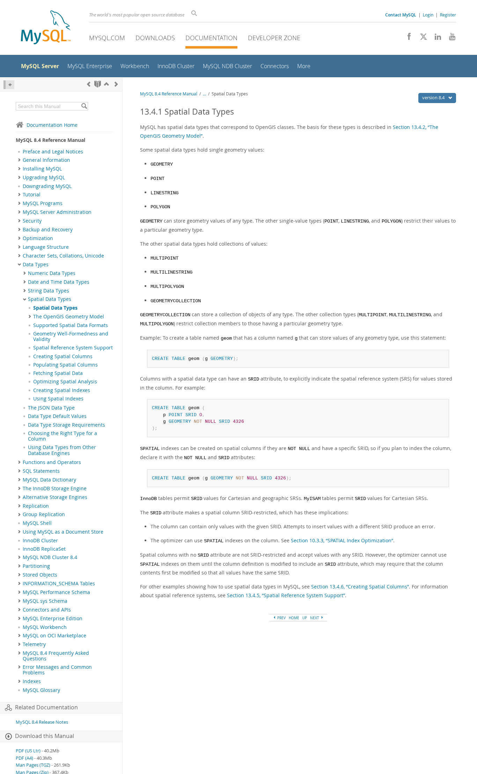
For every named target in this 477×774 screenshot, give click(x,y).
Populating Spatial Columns (65, 365)
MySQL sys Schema (45, 601)
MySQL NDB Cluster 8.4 (50, 557)
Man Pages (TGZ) (33, 765)
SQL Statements (41, 471)
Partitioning (36, 566)
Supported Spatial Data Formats (70, 325)
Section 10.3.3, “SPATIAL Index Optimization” (342, 540)
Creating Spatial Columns (63, 356)
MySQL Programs (43, 203)
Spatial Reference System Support (73, 348)
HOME (294, 617)
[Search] (84, 106)
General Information (46, 160)
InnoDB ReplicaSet (44, 549)
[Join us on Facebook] (406, 38)
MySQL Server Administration (57, 212)
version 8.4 (434, 97)
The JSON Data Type (51, 408)
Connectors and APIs (47, 610)
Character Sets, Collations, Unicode (63, 256)
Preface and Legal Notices (53, 152)
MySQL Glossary (41, 690)
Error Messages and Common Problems (57, 670)
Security (32, 221)
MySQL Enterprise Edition (52, 618)
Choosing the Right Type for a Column (62, 436)
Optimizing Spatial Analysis (65, 381)
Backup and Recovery (48, 229)
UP (304, 617)
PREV (281, 617)
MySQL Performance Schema (56, 592)
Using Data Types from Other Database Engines (62, 450)
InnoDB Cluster (40, 540)
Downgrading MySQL (47, 186)
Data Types (36, 264)
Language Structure (46, 247)
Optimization (38, 238)
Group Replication (44, 514)
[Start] (97, 84)
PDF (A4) (24, 758)
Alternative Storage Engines (55, 497)
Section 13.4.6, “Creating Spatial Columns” (360, 586)
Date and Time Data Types (58, 282)
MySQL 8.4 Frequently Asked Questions (56, 656)
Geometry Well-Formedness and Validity (70, 336)
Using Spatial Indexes (58, 399)
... (204, 93)
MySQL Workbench (45, 627)
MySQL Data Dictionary (49, 480)
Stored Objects (40, 575)
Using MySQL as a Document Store (63, 532)
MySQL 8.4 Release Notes (42, 722)
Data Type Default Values (57, 416)
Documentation (211, 38)
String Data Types (48, 291)
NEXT (315, 617)
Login (428, 14)
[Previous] (89, 84)
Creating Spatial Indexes (61, 390)
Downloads (155, 38)
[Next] (116, 84)
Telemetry (34, 644)
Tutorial (32, 194)
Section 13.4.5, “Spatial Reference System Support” (286, 595)
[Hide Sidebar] (8, 84)
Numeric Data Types (51, 273)
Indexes (32, 681)
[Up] (106, 84)
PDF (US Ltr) (28, 751)
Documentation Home (52, 125)
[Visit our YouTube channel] (449, 38)
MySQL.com (107, 38)
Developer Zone (274, 38)
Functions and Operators (52, 462)
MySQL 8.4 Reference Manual (168, 93)
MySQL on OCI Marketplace (54, 635)
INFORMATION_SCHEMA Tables (59, 583)
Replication (36, 506)
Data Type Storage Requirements (66, 425)
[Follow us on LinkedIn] (435, 38)
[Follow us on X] (420, 38)
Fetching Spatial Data (58, 373)
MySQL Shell (37, 523)
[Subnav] (19, 160)
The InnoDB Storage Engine (55, 488)
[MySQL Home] (45, 28)
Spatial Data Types (49, 299)
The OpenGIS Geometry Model (68, 316)
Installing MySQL (42, 169)
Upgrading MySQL (44, 177)
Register (448, 14)
